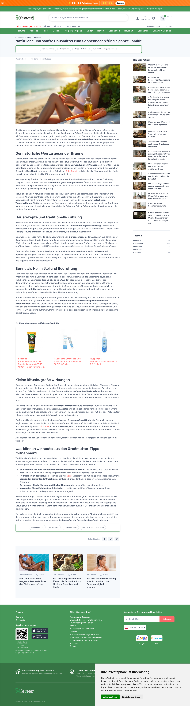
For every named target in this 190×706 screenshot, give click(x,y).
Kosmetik (37, 38)
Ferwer (21, 38)
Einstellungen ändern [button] (131, 697)
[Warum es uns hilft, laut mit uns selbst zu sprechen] (139, 124)
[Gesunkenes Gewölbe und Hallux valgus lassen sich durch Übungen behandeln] (139, 90)
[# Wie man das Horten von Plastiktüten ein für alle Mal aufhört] (139, 115)
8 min (35, 59)
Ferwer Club (154, 26)
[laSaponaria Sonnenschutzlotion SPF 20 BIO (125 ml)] (104, 340)
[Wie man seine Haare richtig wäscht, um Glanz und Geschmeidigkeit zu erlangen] (101, 562)
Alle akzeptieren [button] (110, 697)
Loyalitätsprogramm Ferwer (81, 623)
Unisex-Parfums (81, 49)
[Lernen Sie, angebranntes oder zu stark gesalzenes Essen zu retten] (139, 186)
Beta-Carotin (72, 171)
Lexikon (59, 26)
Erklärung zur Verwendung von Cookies (86, 637)
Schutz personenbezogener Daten (84, 640)
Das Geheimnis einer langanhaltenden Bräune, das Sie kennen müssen (33, 581)
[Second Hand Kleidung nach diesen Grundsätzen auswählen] (139, 144)
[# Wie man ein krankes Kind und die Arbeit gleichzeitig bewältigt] (139, 176)
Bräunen (45, 426)
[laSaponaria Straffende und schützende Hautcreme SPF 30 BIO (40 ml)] (68, 340)
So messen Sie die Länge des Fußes (84, 634)
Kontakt (169, 26)
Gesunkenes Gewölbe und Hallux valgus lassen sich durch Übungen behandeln (159, 90)
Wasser (69, 476)
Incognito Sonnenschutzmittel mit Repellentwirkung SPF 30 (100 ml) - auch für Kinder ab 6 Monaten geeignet (31, 363)
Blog (49, 26)
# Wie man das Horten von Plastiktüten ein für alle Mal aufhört (159, 114)
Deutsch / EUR (136, 627)
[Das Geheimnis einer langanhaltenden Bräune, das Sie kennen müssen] (34, 562)
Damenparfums (48, 49)
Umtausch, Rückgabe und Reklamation (86, 620)
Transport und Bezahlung (80, 617)
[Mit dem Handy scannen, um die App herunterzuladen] (22, 634)
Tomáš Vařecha (25, 575)
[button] (40, 630)
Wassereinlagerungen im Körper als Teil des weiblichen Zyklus (158, 166)
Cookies (73, 646)
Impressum (74, 643)
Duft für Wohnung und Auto (103, 49)
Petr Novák (91, 575)
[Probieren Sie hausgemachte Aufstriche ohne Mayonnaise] (139, 80)
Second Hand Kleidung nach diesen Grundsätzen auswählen (158, 144)
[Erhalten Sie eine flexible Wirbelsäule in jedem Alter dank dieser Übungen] (139, 196)
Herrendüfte (64, 49)
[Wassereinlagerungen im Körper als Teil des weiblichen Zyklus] (139, 166)
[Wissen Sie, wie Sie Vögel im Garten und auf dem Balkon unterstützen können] (139, 69)
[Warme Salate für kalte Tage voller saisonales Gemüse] (139, 134)
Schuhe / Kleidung (162, 31)
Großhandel (75, 26)
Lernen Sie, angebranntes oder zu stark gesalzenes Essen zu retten (158, 186)
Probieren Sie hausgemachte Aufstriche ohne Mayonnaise (159, 80)
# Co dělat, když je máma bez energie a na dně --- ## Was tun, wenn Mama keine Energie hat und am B (158, 102)
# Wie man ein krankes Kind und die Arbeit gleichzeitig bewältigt (159, 176)
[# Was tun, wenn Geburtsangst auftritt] (139, 205)
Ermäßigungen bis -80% (30, 26)
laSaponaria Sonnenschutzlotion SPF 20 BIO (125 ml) (103, 361)
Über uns (19, 617)
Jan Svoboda (21, 59)
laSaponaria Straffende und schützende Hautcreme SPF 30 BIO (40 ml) (67, 361)
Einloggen (167, 619)
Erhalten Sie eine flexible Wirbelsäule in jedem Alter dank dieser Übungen (158, 196)
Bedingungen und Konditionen (82, 629)
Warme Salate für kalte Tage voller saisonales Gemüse (157, 134)
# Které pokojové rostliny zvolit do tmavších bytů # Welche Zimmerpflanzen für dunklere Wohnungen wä (158, 218)
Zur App (120, 3)
